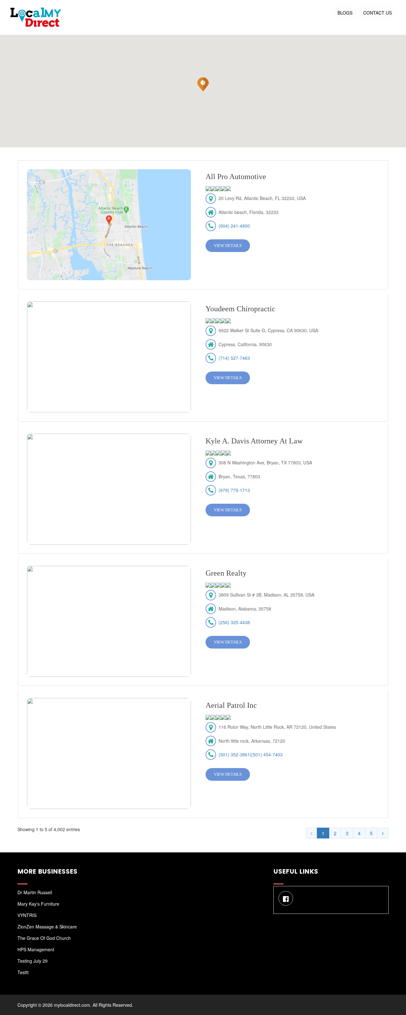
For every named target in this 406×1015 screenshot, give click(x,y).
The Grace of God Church (44, 938)
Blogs (344, 13)
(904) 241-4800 (234, 226)
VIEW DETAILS (228, 245)
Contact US (377, 13)
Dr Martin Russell (34, 892)
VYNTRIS (26, 915)
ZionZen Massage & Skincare (47, 926)
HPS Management (35, 949)
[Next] (383, 833)
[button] (203, 84)
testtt (23, 972)
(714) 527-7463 (234, 358)
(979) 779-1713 (234, 490)
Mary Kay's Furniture (38, 904)
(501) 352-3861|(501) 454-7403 (251, 754)
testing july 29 (32, 961)
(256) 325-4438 (234, 622)
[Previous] (311, 833)
